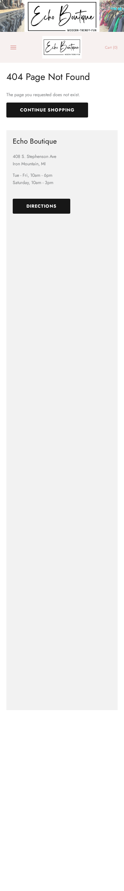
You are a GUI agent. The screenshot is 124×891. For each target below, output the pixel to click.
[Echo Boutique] (62, 47)
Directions (41, 206)
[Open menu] (13, 47)
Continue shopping (47, 110)
